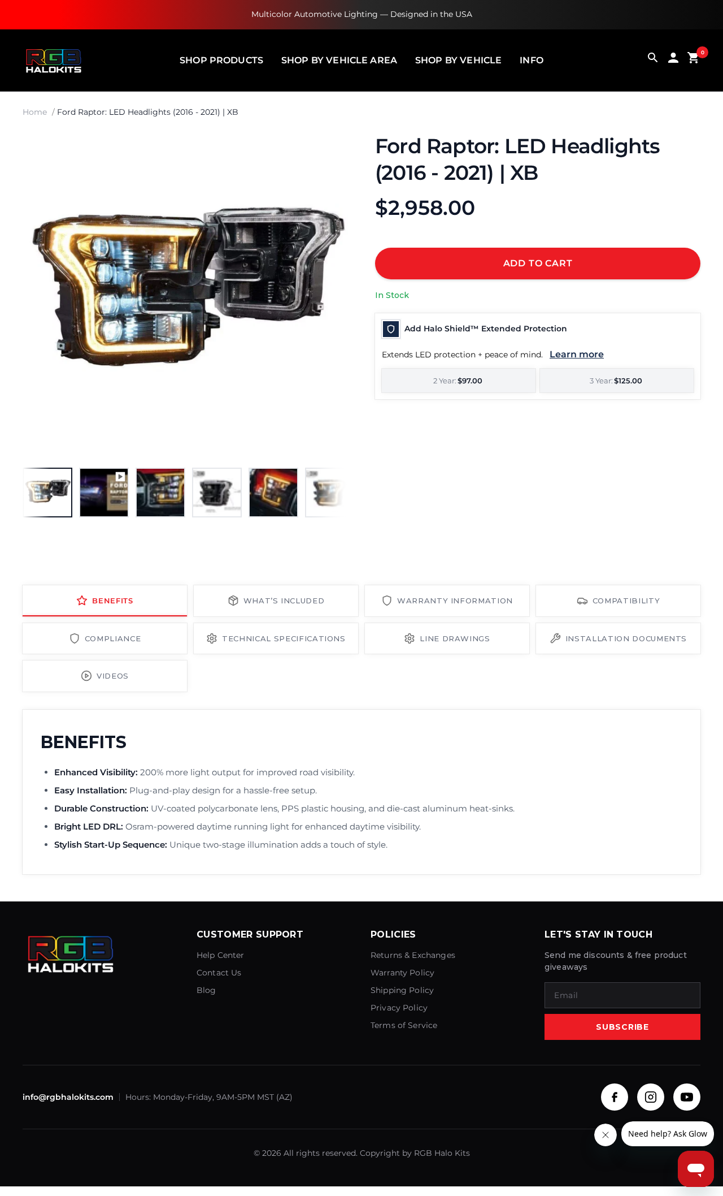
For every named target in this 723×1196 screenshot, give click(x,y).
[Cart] (693, 60)
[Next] (327, 295)
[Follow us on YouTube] (686, 1097)
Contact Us (219, 973)
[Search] (653, 60)
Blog (206, 990)
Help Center (221, 955)
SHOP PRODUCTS (221, 60)
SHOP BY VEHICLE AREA (339, 60)
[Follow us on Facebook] (614, 1097)
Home (35, 112)
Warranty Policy (402, 973)
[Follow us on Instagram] (650, 1097)
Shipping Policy (402, 990)
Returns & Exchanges (413, 955)
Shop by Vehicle (458, 60)
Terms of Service (404, 1025)
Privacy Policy (399, 1008)
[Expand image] (329, 152)
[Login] (673, 60)
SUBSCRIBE (622, 1027)
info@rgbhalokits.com (68, 1097)
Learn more (577, 354)
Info (531, 60)
